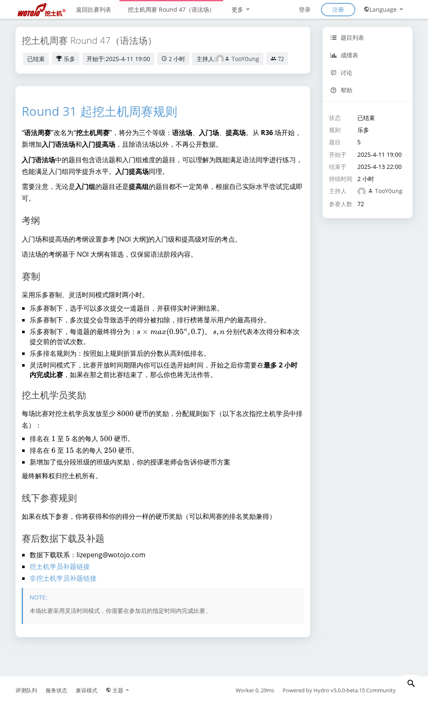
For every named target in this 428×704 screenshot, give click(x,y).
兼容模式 (86, 690)
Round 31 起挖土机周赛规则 (99, 111)
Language (383, 9)
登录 (305, 9)
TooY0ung (244, 59)
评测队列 (26, 690)
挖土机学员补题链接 (60, 566)
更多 (238, 9)
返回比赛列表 (93, 9)
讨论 (345, 73)
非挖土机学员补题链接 (63, 578)
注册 (338, 9)
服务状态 (56, 690)
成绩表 (348, 55)
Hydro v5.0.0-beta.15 (339, 690)
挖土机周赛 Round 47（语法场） (171, 9)
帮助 (345, 90)
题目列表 (351, 37)
